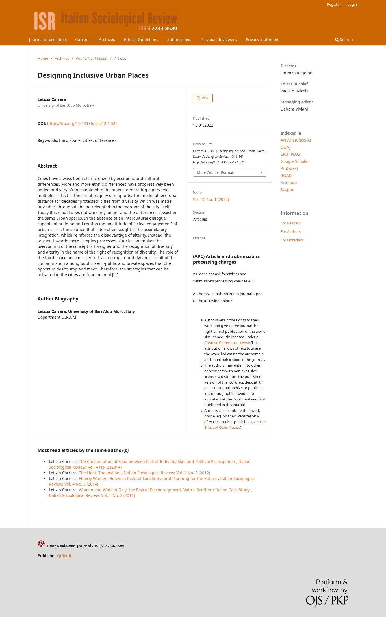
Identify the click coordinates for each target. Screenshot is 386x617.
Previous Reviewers (218, 39)
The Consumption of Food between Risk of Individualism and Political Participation (157, 461)
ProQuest (289, 168)
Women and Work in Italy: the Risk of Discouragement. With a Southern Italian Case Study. (165, 489)
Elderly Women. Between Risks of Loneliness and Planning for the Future (148, 478)
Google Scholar (295, 161)
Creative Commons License (227, 342)
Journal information (47, 39)
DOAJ (285, 147)
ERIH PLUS (290, 154)
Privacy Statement (263, 39)
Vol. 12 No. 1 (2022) (91, 58)
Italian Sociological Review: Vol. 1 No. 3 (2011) (92, 495)
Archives (107, 39)
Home (43, 58)
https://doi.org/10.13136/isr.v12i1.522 (82, 123)
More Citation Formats (216, 172)
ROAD (286, 175)
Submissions (179, 39)
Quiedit (64, 555)
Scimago (289, 182)
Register (334, 4)
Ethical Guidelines (141, 39)
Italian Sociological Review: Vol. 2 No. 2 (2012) (167, 472)
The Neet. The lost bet (100, 472)
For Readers (291, 223)
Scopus (287, 189)
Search (346, 39)
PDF (205, 98)
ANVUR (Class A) (296, 140)
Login (352, 4)
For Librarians (292, 240)
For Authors (291, 231)
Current (82, 39)
